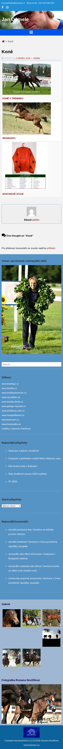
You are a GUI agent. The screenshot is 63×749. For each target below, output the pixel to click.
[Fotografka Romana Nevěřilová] (31, 723)
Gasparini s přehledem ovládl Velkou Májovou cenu (34, 458)
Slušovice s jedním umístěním (23, 450)
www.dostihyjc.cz (10, 383)
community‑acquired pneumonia (24, 578)
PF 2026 (12, 481)
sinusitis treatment (17, 541)
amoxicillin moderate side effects (25, 566)
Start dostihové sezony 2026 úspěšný (27, 474)
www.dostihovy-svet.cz (13, 410)
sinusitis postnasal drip (20, 529)
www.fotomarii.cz (10, 419)
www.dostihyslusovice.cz (14, 392)
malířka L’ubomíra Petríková (16, 428)
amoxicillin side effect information (25, 554)
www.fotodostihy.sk (11, 424)
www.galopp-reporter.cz (14, 406)
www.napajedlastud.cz (13, 415)
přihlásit (51, 248)
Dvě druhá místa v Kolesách (22, 466)
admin (37, 58)
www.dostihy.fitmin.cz (12, 401)
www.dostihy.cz (9, 388)
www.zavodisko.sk (11, 397)
